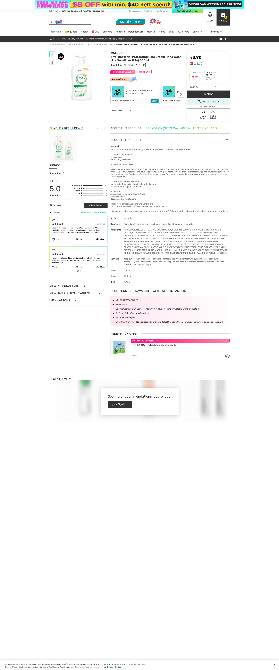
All (50, 212)
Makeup (151, 31)
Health (84, 31)
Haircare (120, 31)
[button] (223, 17)
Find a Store (149, 11)
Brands (215, 31)
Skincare (107, 31)
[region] (139, 665)
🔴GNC (95, 31)
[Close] (274, 664)
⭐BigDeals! (70, 31)
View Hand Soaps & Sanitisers (72, 293)
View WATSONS (60, 300)
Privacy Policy (114, 667)
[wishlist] (138, 65)
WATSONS (117, 53)
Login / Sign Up (117, 404)
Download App (135, 11)
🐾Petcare (183, 31)
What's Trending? (163, 11)
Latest (57, 212)
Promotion (55, 31)
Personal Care (135, 31)
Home (162, 31)
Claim (154, 101)
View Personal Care (64, 285)
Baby (171, 31)
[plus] (224, 87)
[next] (201, 32)
